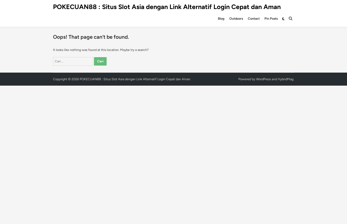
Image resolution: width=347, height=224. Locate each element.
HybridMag (285, 79)
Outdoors (236, 18)
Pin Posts (271, 18)
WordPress (263, 79)
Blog (221, 18)
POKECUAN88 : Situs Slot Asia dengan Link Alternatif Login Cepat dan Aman (167, 7)
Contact (254, 18)
